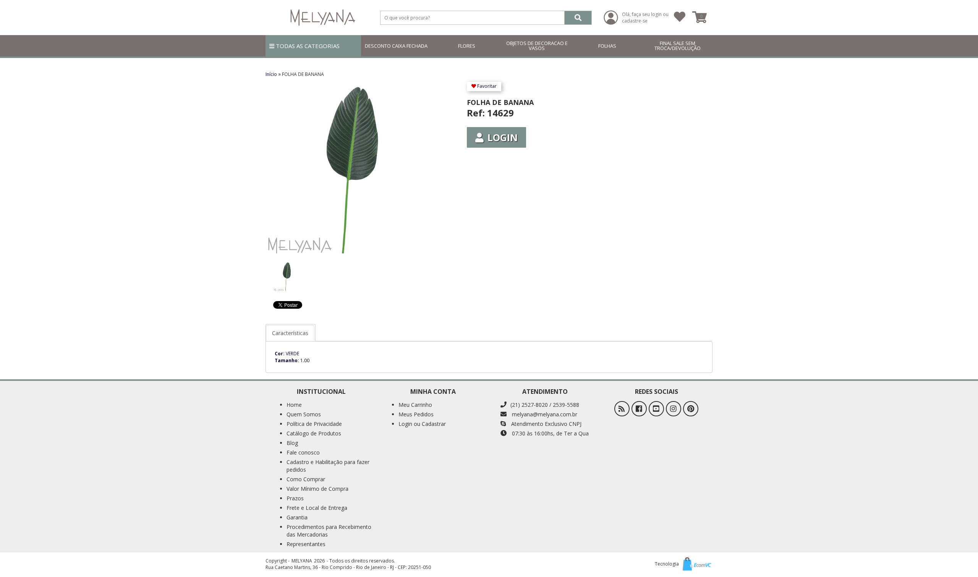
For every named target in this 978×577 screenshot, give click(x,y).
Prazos (295, 498)
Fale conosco (303, 452)
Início (272, 74)
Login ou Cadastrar (422, 423)
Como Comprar (306, 479)
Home (294, 404)
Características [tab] (290, 333)
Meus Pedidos (416, 414)
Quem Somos (304, 414)
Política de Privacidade (314, 423)
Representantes (306, 544)
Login (502, 137)
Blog (292, 442)
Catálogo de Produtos (314, 433)
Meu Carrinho (415, 404)
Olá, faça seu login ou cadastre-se (645, 17)
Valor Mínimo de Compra (317, 488)
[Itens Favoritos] (679, 17)
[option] (287, 272)
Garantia (297, 517)
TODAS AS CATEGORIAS (307, 46)
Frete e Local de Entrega (317, 507)
